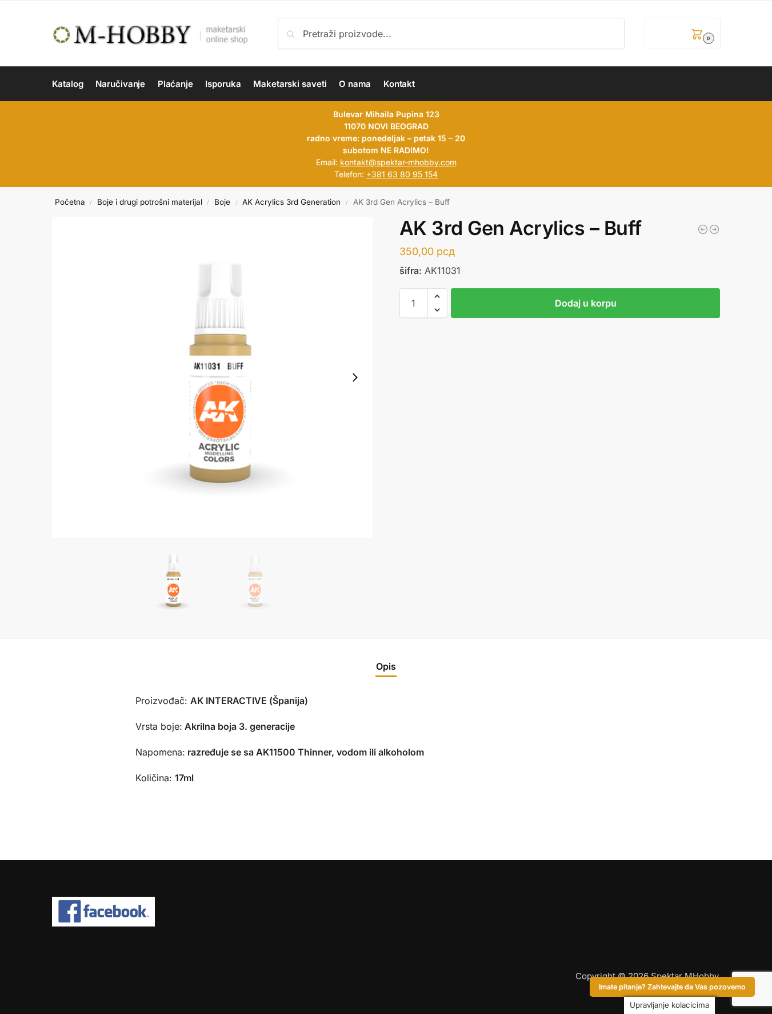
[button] (682, 33)
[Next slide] (355, 377)
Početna (70, 201)
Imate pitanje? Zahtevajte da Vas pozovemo (672, 987)
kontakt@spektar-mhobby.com (398, 162)
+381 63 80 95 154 (402, 174)
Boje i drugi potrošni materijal (149, 201)
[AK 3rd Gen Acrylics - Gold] (714, 229)
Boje (222, 201)
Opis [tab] (386, 666)
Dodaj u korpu (586, 303)
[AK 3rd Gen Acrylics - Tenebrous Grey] (703, 229)
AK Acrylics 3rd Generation (291, 201)
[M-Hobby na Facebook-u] (386, 911)
